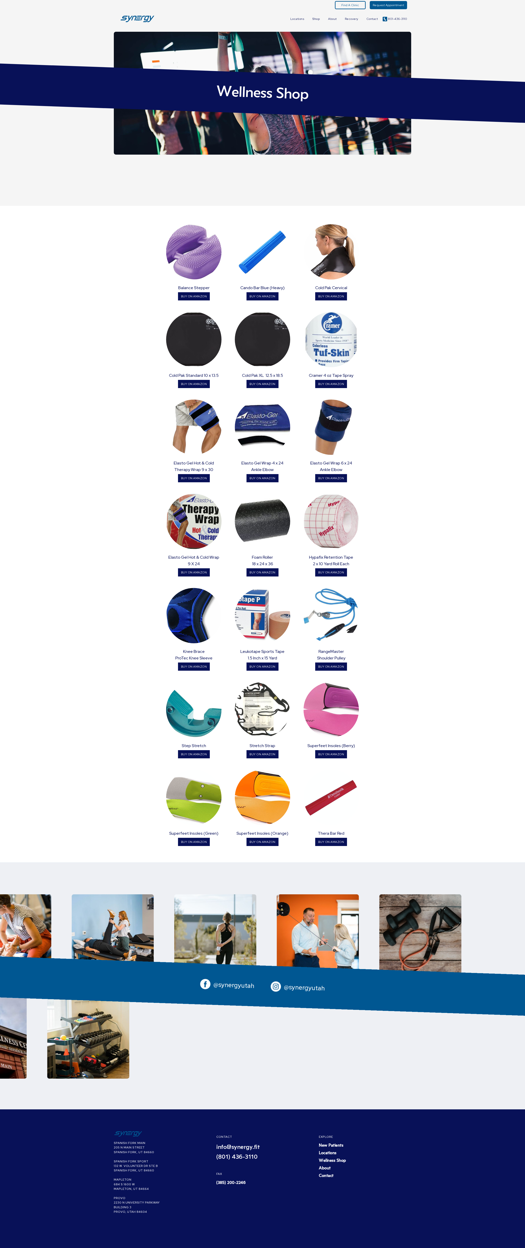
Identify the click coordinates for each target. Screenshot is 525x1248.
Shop (316, 19)
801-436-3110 (397, 19)
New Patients (331, 1145)
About (332, 19)
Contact (372, 19)
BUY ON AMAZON (194, 296)
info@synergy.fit (238, 1147)
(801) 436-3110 (237, 1157)
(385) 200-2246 (230, 1183)
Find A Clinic (350, 5)
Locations (297, 19)
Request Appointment (388, 5)
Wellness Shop (332, 1161)
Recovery (351, 19)
